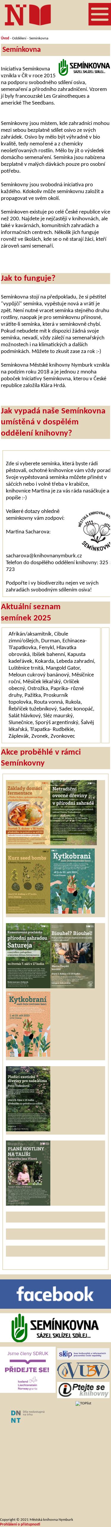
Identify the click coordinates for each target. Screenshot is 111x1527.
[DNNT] (27, 1422)
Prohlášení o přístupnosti (20, 1524)
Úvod (5, 38)
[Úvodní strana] (28, 15)
